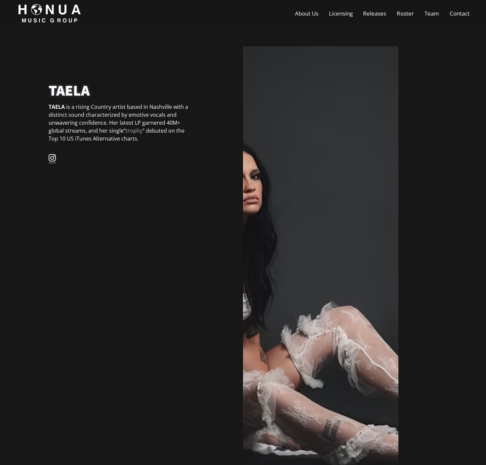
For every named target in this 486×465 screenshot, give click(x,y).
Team (432, 13)
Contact (459, 13)
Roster (405, 13)
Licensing (341, 13)
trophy (134, 130)
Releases (374, 13)
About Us (306, 13)
